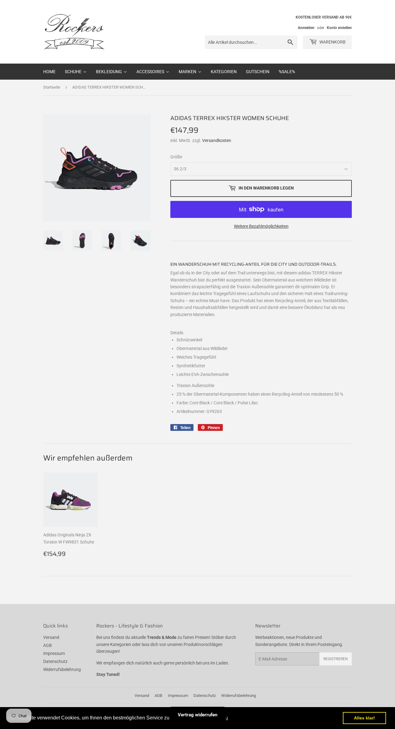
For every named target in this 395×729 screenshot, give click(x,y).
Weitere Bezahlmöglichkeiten (261, 226)
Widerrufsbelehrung (62, 669)
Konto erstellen (339, 28)
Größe (176, 156)
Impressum (54, 653)
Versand (51, 637)
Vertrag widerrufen (197, 715)
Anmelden (306, 28)
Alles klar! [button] (364, 717)
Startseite (51, 87)
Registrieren (335, 659)
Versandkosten (216, 140)
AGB (47, 645)
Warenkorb (332, 42)
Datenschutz (55, 661)
